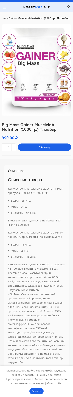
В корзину (44, 147)
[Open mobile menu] (4, 7)
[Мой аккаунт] (68, 7)
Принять (36, 391)
